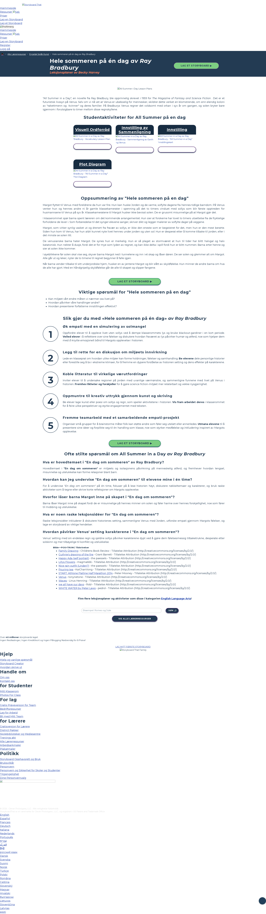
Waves (63, 580)
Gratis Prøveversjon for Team (18, 705)
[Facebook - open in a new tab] (1, 791)
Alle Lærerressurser (16, 54)
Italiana (4, 829)
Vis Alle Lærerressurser (134, 618)
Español (5, 818)
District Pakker (9, 730)
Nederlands (7, 833)
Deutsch (5, 826)
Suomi (4, 863)
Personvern (7, 766)
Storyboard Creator (12, 663)
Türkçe (4, 870)
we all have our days (71, 584)
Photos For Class (10, 695)
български (7, 897)
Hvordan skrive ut (11, 667)
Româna (5, 878)
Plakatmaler (7, 748)
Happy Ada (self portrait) (74, 558)
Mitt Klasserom (9, 691)
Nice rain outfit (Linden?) (74, 565)
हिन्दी (2, 848)
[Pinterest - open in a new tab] (1, 805)
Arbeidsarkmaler (10, 745)
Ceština (4, 882)
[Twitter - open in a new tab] (1, 800)
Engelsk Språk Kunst (39, 54)
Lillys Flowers (67, 562)
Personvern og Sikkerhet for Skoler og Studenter (30, 770)
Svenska (5, 859)
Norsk (3, 867)
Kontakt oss (7, 681)
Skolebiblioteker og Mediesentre (20, 734)
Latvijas (4, 908)
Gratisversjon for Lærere (15, 726)
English (4, 814)
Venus (62, 577)
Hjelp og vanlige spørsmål (16, 659)
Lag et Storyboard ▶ (196, 65)
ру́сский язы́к (8, 852)
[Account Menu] (7, 26)
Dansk (4, 856)
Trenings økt (8, 737)
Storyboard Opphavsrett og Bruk (20, 759)
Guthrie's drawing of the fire (76, 554)
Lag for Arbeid (9, 712)
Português (6, 837)
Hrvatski (5, 893)
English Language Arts (176, 598)
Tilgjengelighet (9, 774)
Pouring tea (66, 569)
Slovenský (6, 885)
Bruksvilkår (7, 762)
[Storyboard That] (31, 4)
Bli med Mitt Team (11, 716)
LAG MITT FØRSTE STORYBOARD (133, 646)
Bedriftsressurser (10, 708)
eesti (3, 912)
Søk (170, 610)
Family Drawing (68, 550)
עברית (3, 841)
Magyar (4, 889)
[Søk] (16, 11)
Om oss (4, 677)
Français (5, 822)
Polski (3, 874)
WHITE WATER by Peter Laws (77, 588)
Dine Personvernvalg (13, 777)
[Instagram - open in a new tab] (1, 796)
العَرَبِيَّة (3, 844)
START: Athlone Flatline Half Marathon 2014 (86, 573)
